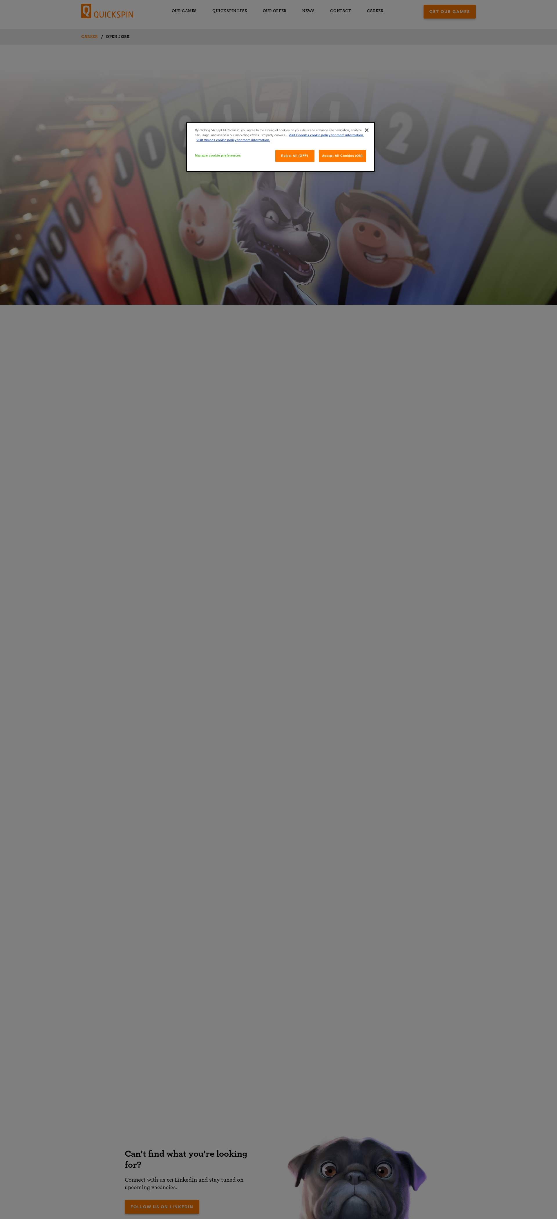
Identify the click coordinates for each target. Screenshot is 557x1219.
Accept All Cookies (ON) (342, 155)
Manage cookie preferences (218, 155)
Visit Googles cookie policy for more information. (326, 135)
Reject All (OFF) (294, 155)
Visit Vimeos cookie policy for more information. (233, 140)
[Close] (366, 130)
